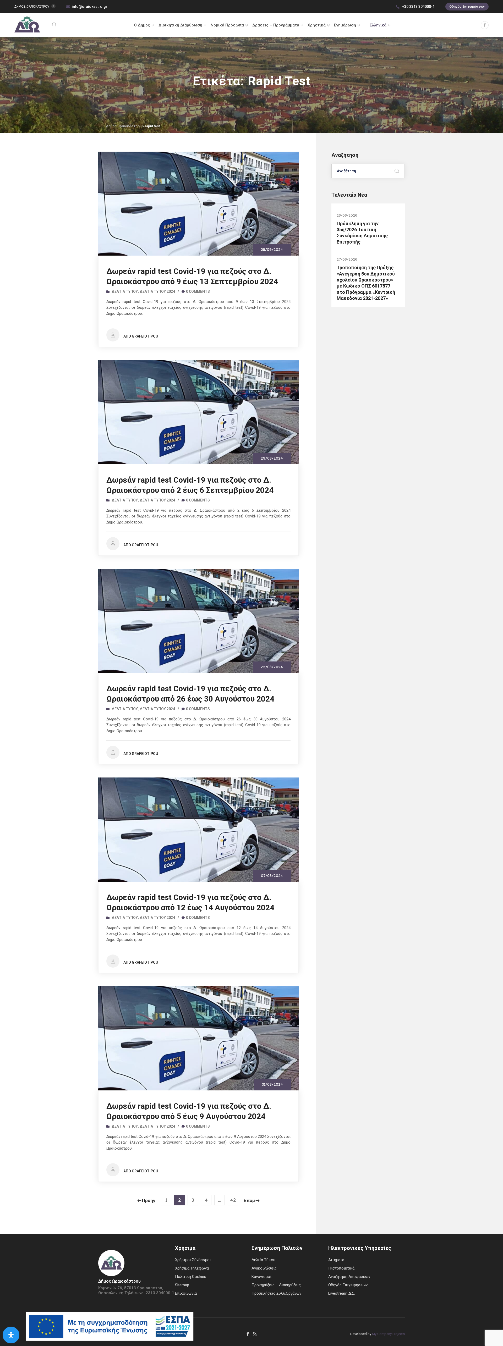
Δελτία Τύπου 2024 (157, 291)
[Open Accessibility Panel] (11, 1335)
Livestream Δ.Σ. (341, 1293)
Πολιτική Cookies (190, 1276)
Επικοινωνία (186, 1293)
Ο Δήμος (142, 25)
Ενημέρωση (345, 25)
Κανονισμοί (261, 1276)
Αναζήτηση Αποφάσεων (349, 1276)
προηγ (148, 1201)
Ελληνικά (378, 25)
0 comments (198, 291)
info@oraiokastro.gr (89, 6)
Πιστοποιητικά (341, 1268)
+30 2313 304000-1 (418, 6)
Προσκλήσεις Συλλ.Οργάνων (276, 1293)
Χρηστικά (317, 25)
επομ (249, 1201)
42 (233, 1201)
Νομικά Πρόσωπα (227, 25)
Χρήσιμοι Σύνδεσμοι (193, 1259)
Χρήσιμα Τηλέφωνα (192, 1268)
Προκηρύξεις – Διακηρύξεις (276, 1285)
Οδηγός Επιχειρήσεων (467, 6)
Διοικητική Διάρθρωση (180, 25)
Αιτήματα (336, 1259)
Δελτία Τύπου (125, 291)
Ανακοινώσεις (264, 1268)
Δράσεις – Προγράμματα (275, 25)
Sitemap (182, 1285)
